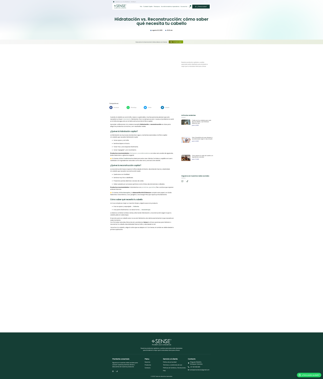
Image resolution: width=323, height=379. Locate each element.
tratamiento (127, 119)
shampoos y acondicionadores (140, 153)
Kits (141, 6)
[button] (116, 107)
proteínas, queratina (148, 187)
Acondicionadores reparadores (170, 6)
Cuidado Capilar (148, 6)
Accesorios (184, 6)
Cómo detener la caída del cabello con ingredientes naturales (202, 156)
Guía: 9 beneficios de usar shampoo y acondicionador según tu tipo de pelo (202, 138)
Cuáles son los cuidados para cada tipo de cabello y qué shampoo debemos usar (201, 122)
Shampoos (157, 6)
